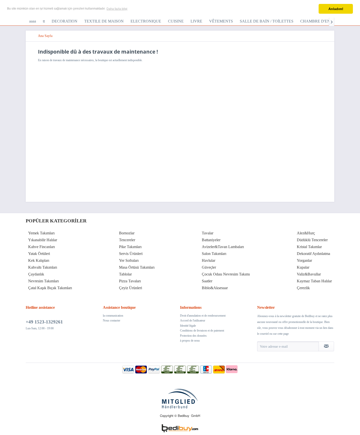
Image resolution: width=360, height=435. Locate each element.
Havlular (208, 260)
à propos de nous (190, 340)
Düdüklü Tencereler (312, 240)
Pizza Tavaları (130, 281)
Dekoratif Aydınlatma (313, 254)
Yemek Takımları (41, 233)
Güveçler (209, 267)
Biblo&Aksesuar (215, 288)
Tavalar (207, 233)
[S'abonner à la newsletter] (326, 346)
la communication (113, 315)
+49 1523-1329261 (44, 321)
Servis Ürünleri (131, 254)
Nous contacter (111, 320)
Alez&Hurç (306, 233)
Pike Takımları (130, 247)
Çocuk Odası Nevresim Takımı (226, 274)
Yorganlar (304, 260)
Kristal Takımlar (309, 247)
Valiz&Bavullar (309, 274)
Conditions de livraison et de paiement (202, 330)
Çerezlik (303, 288)
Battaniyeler (211, 240)
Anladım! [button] (335, 9)
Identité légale (188, 325)
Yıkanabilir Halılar (42, 240)
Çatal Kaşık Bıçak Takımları (50, 288)
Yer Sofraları (129, 260)
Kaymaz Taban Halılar (314, 281)
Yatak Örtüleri (39, 254)
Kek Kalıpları (38, 260)
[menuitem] (32, 21)
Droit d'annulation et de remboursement (203, 315)
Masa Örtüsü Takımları (137, 267)
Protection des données (193, 335)
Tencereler (127, 240)
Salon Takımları (214, 254)
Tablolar (125, 274)
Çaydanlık (36, 274)
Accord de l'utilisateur (192, 320)
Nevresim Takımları (43, 281)
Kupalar (303, 267)
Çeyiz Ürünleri (130, 288)
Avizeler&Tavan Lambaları (223, 247)
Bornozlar (126, 233)
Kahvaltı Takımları (42, 267)
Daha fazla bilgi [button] (117, 9)
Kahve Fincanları (41, 247)
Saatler (207, 281)
